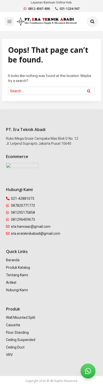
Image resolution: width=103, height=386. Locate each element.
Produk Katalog (18, 268)
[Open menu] (9, 21)
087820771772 (23, 206)
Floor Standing (17, 332)
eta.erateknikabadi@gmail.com (35, 234)
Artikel (11, 282)
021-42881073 (22, 198)
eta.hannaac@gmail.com (30, 226)
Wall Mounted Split (20, 318)
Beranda (13, 260)
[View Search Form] (92, 21)
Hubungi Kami (17, 290)
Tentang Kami (17, 275)
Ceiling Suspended (20, 340)
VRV (9, 355)
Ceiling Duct (15, 347)
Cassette (13, 325)
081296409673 (23, 220)
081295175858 (23, 212)
